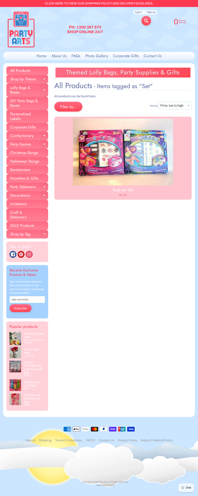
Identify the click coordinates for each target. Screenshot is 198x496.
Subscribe (20, 308)
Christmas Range (24, 153)
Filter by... (68, 107)
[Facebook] (12, 254)
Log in (138, 12)
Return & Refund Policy (157, 440)
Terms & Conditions (68, 440)
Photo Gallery (96, 56)
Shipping (45, 440)
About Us (59, 56)
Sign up (151, 12)
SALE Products (22, 225)
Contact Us (153, 56)
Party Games (29, 145)
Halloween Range (24, 161)
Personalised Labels (20, 116)
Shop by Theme (29, 80)
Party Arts (103, 482)
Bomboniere (20, 170)
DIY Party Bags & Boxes (24, 103)
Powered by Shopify (105, 485)
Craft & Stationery (18, 215)
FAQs (76, 56)
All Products (20, 70)
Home (41, 56)
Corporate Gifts (126, 56)
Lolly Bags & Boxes (29, 90)
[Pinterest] (21, 254)
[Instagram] (29, 254)
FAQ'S (90, 440)
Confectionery (29, 136)
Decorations (29, 196)
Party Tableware (29, 187)
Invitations (18, 204)
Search (30, 440)
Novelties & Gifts (24, 178)
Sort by (154, 105)
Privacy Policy (127, 440)
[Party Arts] (21, 29)
